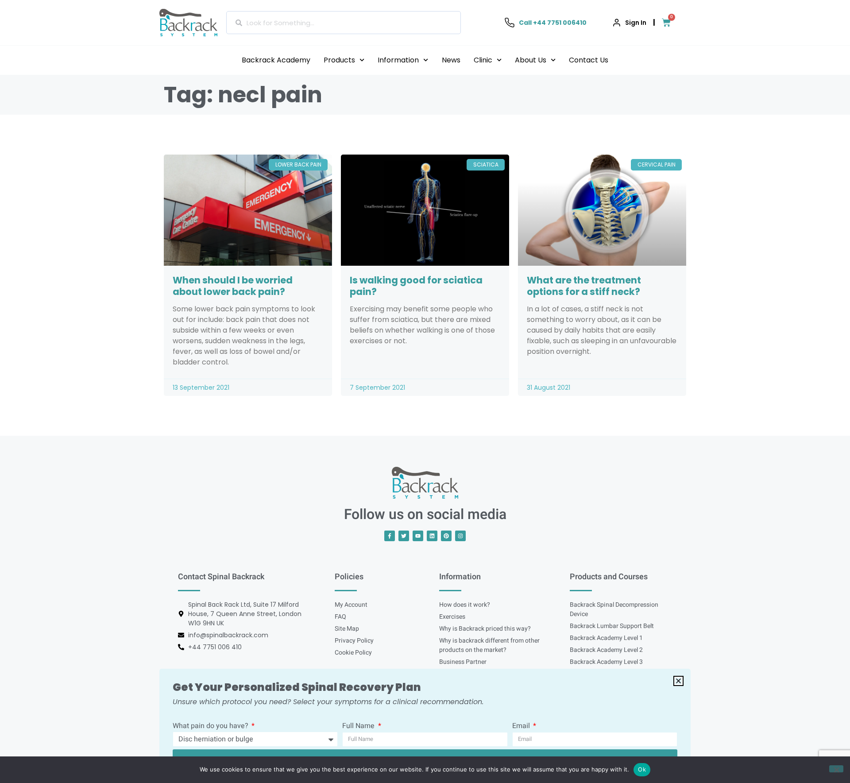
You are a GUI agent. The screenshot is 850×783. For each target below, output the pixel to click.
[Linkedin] (432, 536)
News (451, 60)
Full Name (359, 726)
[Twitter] (403, 536)
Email (522, 726)
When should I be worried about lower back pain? (233, 286)
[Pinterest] (446, 536)
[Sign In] (617, 23)
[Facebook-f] (389, 536)
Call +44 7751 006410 (553, 22)
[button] (678, 681)
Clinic (483, 60)
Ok (642, 769)
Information (398, 60)
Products (339, 60)
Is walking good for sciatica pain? (416, 286)
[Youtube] (418, 536)
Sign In (635, 22)
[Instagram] (460, 536)
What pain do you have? (211, 726)
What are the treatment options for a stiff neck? (584, 286)
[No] (836, 768)
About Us (530, 60)
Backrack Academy (276, 60)
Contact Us (588, 60)
